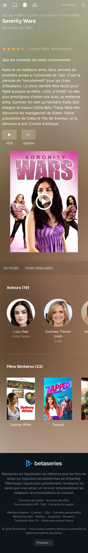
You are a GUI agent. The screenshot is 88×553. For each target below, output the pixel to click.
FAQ (43, 504)
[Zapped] (58, 399)
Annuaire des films (57, 500)
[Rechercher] (83, 5)
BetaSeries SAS (23, 516)
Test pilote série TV (26, 520)
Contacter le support (61, 504)
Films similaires (39, 268)
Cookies (36, 512)
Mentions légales (17, 512)
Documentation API (26, 504)
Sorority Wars (70, 15)
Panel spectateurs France (57, 520)
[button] (21, 321)
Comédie (49, 15)
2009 (34, 15)
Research (69, 516)
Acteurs (11, 268)
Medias (40, 516)
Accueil (7, 15)
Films (21, 15)
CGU (47, 512)
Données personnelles (67, 512)
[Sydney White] (21, 399)
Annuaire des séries (31, 500)
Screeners (54, 516)
